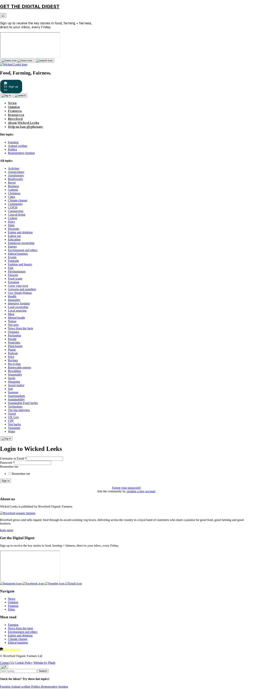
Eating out (14, 236)
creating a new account (140, 491)
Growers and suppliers (22, 289)
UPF (11, 420)
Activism (13, 168)
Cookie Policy (24, 662)
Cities (11, 196)
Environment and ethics (22, 250)
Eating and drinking (20, 232)
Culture (12, 218)
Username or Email (13, 458)
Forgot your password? (126, 487)
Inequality (14, 300)
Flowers (13, 275)
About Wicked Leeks (23, 123)
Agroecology (16, 172)
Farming (13, 142)
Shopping (14, 381)
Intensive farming (19, 303)
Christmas (14, 193)
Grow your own (18, 285)
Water (11, 431)
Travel (12, 413)
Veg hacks (14, 424)
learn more (6, 530)
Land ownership (18, 307)
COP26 (12, 207)
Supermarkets (16, 396)
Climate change (17, 200)
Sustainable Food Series (23, 403)
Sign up (13, 86)
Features (15, 111)
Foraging (13, 282)
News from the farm (20, 328)
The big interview (19, 410)
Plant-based (15, 346)
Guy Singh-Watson (20, 292)
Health (12, 296)
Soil (10, 388)
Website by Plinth (44, 662)
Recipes (13, 360)
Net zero (13, 324)
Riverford (15, 119)
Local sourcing (17, 310)
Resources (16, 115)
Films (11, 609)
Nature (12, 321)
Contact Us (7, 662)
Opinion (14, 107)
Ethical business (18, 253)
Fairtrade (13, 260)
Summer (13, 392)
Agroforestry (16, 175)
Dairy (11, 221)
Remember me (9, 466)
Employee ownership (21, 243)
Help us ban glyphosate (25, 127)
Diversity (13, 228)
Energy (12, 246)
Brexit (12, 182)
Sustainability (16, 399)
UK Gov (13, 417)
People (12, 339)
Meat (11, 314)
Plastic (12, 349)
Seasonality (15, 374)
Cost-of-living (16, 214)
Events (12, 257)
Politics (12, 149)
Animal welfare (17, 146)
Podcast (13, 353)
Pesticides (14, 342)
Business (13, 186)
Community (15, 204)
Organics (13, 332)
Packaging (14, 335)
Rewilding (14, 371)
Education (14, 239)
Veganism (14, 428)
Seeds (11, 378)
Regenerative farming (21, 153)
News (12, 103)
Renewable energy (19, 367)
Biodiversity (15, 179)
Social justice (16, 385)
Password (7, 462)
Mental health (16, 317)
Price (11, 356)
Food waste (15, 278)
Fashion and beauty (20, 264)
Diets (11, 225)
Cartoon (13, 189)
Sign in (5, 480)
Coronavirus (15, 211)
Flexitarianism (16, 271)
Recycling (14, 364)
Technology (15, 406)
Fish (10, 268)
